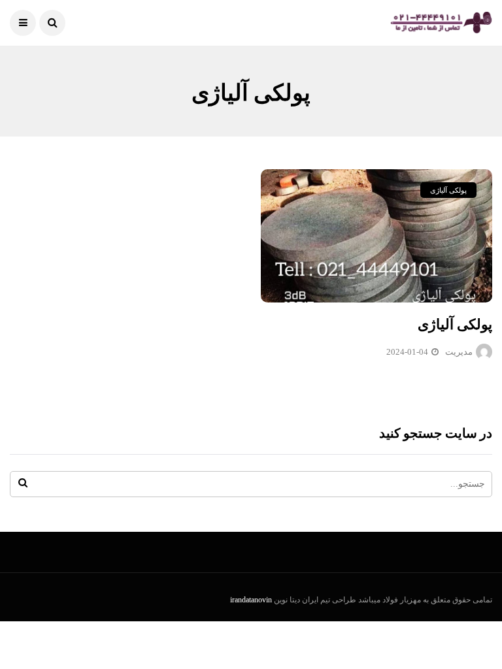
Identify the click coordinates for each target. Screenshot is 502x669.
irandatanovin (251, 599)
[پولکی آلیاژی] (376, 235)
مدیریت (459, 352)
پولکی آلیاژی (448, 190)
